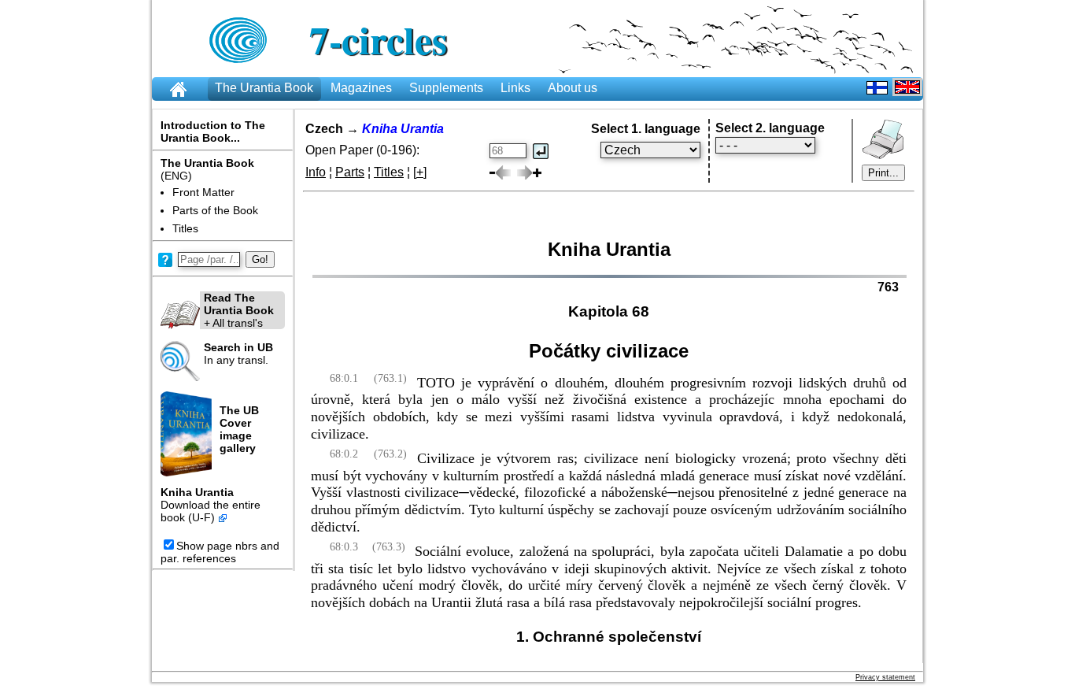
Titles (185, 228)
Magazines (361, 87)
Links (515, 87)
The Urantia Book (264, 87)
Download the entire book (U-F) (210, 511)
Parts (349, 172)
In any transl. (238, 353)
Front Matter (203, 192)
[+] (420, 172)
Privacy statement (885, 677)
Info (315, 172)
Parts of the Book (215, 210)
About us (572, 87)
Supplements (446, 87)
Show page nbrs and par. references (220, 552)
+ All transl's (239, 310)
